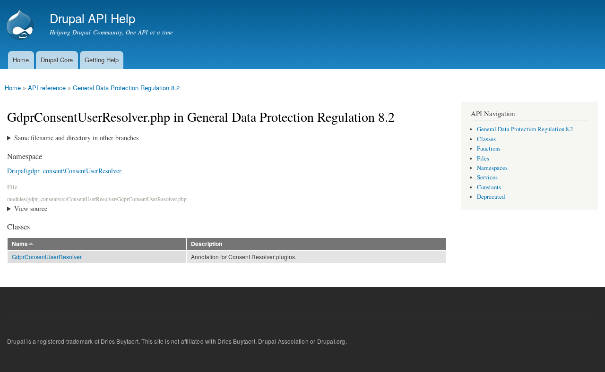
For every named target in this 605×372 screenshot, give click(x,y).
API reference (47, 87)
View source (30, 208)
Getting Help (102, 59)
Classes (486, 139)
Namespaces (492, 168)
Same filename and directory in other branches (76, 137)
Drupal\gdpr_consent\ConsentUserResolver (64, 170)
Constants (489, 187)
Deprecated (491, 197)
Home (21, 59)
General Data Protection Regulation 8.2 (126, 87)
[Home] (21, 25)
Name (20, 244)
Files (483, 158)
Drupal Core (57, 59)
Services (487, 177)
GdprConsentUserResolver (47, 257)
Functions (489, 148)
